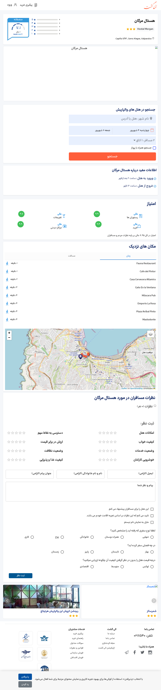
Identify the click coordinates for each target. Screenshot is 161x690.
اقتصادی (84, 566)
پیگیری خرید (78, 633)
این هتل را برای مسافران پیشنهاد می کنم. (128, 509)
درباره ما (111, 633)
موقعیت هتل (147, 352)
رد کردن (25, 684)
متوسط (115, 566)
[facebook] (134, 653)
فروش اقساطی (76, 657)
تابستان (115, 552)
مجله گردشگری (108, 643)
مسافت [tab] (71, 256)
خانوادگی (84, 537)
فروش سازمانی (76, 652)
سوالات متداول (76, 643)
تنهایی (145, 537)
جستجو (112, 156)
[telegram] (127, 653)
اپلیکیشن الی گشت (106, 648)
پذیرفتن (25, 677)
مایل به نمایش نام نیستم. (136, 522)
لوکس (146, 566)
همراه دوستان (112, 537)
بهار (147, 552)
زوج (57, 537)
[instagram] (150, 653)
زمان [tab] (128, 256)
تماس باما (110, 638)
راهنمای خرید (77, 638)
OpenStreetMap (136, 388)
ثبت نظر (21, 575)
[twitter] (142, 653)
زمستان (55, 552)
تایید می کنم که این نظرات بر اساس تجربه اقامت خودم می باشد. (117, 516)
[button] (86, 356)
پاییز (87, 552)
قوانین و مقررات (76, 648)
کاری (27, 537)
